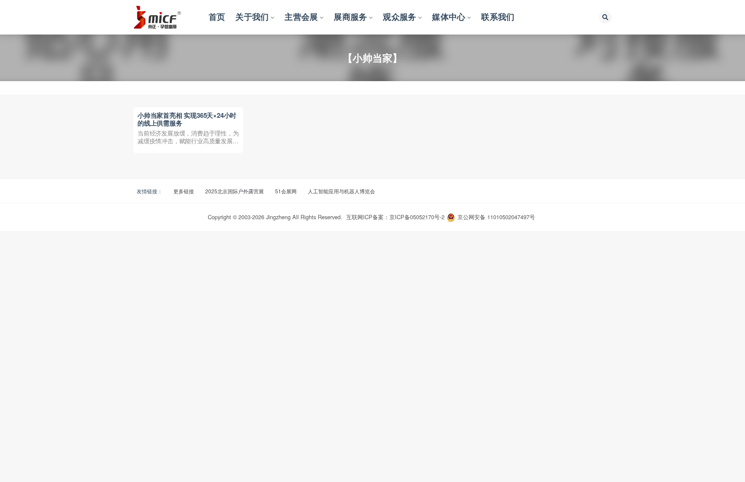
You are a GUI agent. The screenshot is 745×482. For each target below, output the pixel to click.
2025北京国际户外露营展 (234, 191)
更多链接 (183, 191)
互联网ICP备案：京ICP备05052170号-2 (395, 217)
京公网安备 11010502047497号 (496, 217)
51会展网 (286, 191)
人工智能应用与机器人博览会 (341, 191)
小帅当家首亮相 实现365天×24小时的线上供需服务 (187, 119)
